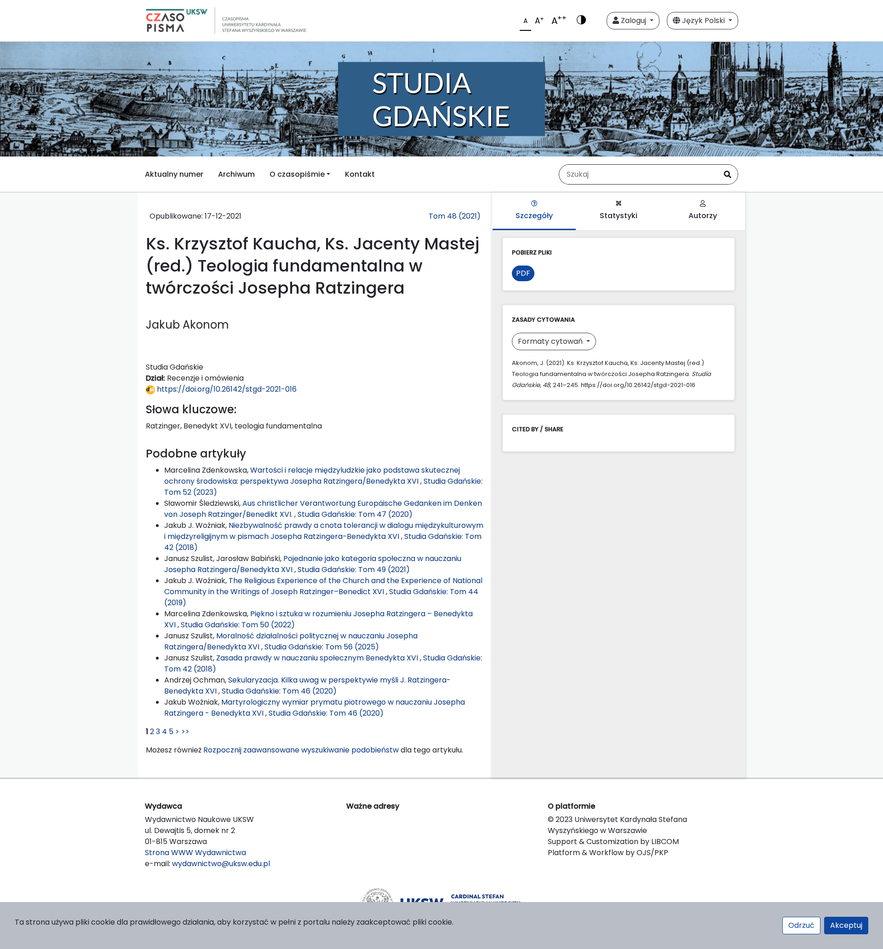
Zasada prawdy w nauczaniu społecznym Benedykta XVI (318, 658)
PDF (523, 273)
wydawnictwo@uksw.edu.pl (221, 863)
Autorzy (702, 215)
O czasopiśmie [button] (297, 174)
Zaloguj (633, 20)
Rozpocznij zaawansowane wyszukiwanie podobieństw (301, 750)
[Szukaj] (727, 174)
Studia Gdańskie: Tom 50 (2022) (238, 624)
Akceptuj (846, 925)
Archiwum (236, 174)
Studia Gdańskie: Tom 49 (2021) (354, 569)
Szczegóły (534, 215)
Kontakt (360, 174)
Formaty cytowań (551, 341)
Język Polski (703, 20)
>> (185, 731)
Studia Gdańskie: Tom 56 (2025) (321, 647)
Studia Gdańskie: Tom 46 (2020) (279, 691)
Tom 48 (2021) (455, 216)
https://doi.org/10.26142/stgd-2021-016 (226, 389)
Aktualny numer (174, 174)
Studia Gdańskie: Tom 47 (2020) (355, 514)
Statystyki (618, 215)
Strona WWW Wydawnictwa (195, 852)
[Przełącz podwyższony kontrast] (581, 21)
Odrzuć (801, 925)
